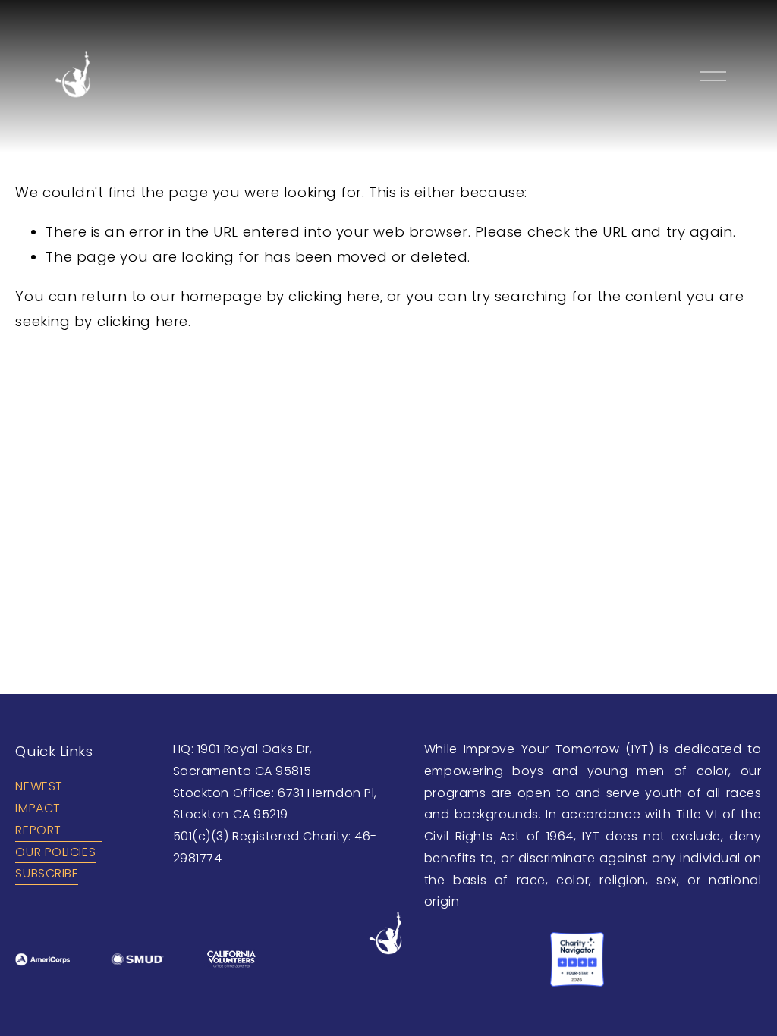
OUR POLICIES (55, 852)
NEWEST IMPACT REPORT (38, 808)
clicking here (333, 296)
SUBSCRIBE (46, 873)
